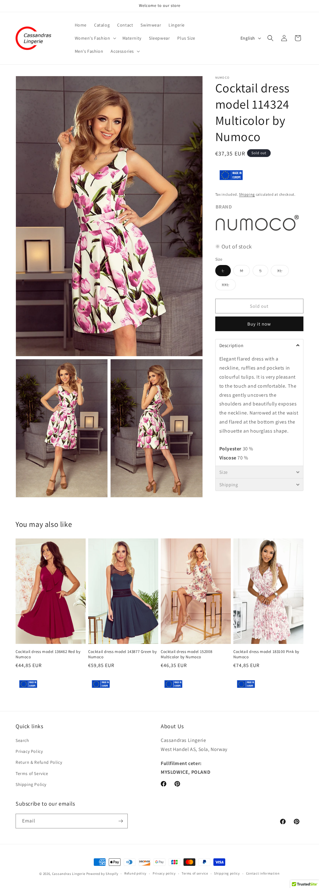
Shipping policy (227, 873)
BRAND (224, 207)
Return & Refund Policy (39, 762)
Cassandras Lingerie (68, 873)
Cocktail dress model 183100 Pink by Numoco (266, 654)
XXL (229, 286)
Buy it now (259, 324)
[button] (95, 38)
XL (283, 271)
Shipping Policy (31, 784)
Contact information (263, 873)
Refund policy (135, 873)
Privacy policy (164, 873)
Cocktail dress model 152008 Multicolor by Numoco (186, 654)
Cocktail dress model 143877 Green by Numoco (122, 654)
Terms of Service (32, 773)
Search (22, 740)
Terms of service (195, 873)
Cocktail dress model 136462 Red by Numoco (48, 654)
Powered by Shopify (102, 873)
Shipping (247, 194)
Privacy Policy (29, 751)
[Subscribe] (120, 821)
